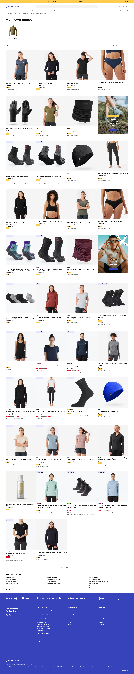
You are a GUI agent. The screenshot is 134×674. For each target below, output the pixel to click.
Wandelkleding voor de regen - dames (98, 581)
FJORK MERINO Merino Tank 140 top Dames (18, 365)
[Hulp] (120, 6)
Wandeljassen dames (11, 579)
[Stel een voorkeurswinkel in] (116, 6)
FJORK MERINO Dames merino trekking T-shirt (49, 365)
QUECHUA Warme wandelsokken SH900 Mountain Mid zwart (112, 316)
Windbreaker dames (11, 581)
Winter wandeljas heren (95, 587)
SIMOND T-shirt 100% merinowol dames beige (18, 459)
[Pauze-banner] (125, 2)
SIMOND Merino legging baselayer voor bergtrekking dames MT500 (113, 174)
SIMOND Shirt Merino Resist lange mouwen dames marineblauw (50, 84)
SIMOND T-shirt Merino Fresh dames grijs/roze (80, 459)
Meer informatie (113, 269)
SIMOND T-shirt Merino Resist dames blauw (79, 317)
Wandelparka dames (52, 587)
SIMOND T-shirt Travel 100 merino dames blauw (19, 83)
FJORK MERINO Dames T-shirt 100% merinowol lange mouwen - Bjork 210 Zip (82, 365)
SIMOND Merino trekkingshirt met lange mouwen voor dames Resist (51, 553)
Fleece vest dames (10, 577)
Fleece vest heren (51, 581)
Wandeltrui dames (93, 577)
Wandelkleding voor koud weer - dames (57, 585)
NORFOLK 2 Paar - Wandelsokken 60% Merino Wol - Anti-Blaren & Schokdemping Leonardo (50, 270)
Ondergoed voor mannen (12, 587)
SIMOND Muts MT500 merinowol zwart (78, 175)
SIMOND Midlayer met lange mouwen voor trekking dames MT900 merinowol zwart (112, 458)
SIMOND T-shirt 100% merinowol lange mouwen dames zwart (19, 223)
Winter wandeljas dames (95, 579)
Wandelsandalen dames (12, 583)
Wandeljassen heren (94, 585)
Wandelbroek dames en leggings (14, 589)
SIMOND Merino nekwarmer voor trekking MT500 (81, 130)
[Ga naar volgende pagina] (72, 567)
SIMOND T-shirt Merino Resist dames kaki (78, 223)
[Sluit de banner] (127, 2)
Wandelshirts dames (52, 577)
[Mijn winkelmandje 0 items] (126, 6)
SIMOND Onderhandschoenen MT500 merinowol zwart (19, 129)
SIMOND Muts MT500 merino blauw (108, 411)
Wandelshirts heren (93, 583)
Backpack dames (10, 585)
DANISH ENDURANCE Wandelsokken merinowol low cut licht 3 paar (81, 506)
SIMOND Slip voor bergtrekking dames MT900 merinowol (111, 83)
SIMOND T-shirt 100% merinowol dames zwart (80, 83)
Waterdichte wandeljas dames (55, 583)
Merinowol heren (13, 38)
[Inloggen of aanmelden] (123, 6)
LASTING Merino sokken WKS (75, 411)
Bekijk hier (113, 129)
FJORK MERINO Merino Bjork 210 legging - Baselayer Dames (50, 412)
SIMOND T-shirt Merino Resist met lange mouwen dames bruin (50, 317)
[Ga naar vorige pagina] (61, 567)
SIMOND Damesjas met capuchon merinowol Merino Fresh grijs (113, 364)
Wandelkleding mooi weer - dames (56, 589)
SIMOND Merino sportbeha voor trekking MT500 (49, 221)
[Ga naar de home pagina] (12, 7)
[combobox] (125, 45)
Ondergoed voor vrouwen (53, 579)
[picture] (21, 65)
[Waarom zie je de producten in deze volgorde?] (113, 45)
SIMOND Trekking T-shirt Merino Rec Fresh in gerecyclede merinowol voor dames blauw (48, 460)
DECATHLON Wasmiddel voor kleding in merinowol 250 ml (20, 505)
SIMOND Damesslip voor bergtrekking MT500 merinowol (111, 222)
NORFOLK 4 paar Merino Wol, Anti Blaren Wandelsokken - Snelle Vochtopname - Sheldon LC (20, 317)
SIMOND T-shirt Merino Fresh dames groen (48, 130)
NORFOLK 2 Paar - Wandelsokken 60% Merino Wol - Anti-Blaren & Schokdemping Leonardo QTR (20, 175)
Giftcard (125, 10)
